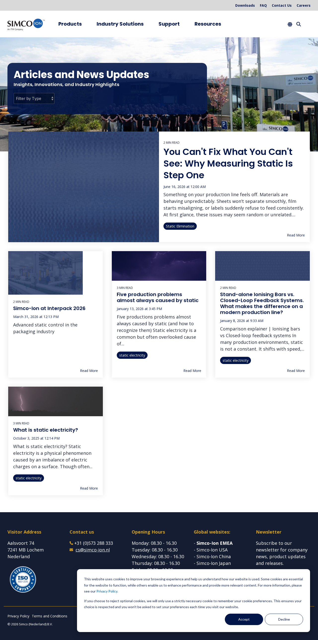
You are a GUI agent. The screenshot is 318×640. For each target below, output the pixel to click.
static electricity (132, 355)
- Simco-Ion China (212, 556)
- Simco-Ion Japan (212, 563)
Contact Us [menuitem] (282, 5)
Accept (244, 619)
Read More (296, 235)
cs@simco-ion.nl (93, 550)
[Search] (298, 24)
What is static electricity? (45, 429)
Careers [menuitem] (304, 5)
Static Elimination (180, 226)
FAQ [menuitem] (263, 5)
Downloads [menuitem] (245, 5)
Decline (284, 619)
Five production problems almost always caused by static (158, 297)
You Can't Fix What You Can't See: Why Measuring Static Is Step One (228, 163)
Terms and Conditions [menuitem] (49, 616)
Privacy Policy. (107, 591)
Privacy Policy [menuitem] (18, 616)
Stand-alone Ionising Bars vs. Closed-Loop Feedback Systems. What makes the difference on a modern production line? (262, 303)
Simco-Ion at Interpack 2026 (49, 308)
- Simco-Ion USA (211, 550)
